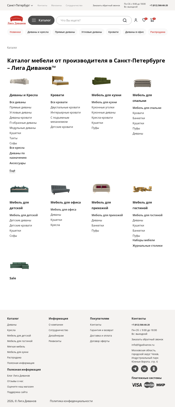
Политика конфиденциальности (71, 401)
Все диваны (18, 102)
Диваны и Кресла (24, 95)
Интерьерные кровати (66, 112)
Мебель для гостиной (148, 215)
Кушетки (15, 133)
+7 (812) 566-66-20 (159, 5)
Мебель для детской (24, 215)
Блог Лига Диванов (18, 375)
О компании (56, 324)
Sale (13, 278)
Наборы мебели (144, 240)
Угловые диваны (21, 112)
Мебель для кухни (106, 95)
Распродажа (14, 357)
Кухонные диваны (104, 112)
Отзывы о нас (15, 381)
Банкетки (139, 118)
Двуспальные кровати (65, 107)
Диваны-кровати (21, 117)
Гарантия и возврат (101, 330)
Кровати (57, 95)
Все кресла (17, 148)
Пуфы (95, 128)
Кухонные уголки (103, 107)
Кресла (55, 225)
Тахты (13, 138)
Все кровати (59, 102)
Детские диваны (20, 220)
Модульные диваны (23, 128)
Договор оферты (100, 341)
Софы (13, 143)
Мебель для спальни (147, 108)
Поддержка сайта (17, 392)
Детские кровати (62, 127)
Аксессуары (18, 163)
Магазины (56, 5)
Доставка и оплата (101, 335)
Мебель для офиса (66, 202)
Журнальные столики (148, 245)
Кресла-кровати (102, 117)
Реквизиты (55, 341)
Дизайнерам (56, 335)
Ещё (12, 171)
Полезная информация (20, 363)
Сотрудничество (74, 5)
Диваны (138, 133)
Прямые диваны (20, 107)
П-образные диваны (23, 123)
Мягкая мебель (16, 346)
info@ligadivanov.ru (143, 344)
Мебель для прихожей (107, 215)
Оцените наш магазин (20, 386)
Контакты (42, 5)
